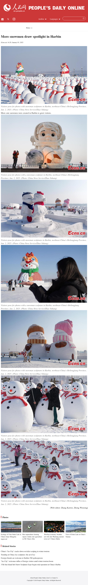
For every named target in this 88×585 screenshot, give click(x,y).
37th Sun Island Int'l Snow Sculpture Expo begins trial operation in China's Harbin (30, 564)
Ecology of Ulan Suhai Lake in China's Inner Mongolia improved (11, 536)
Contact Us (55, 578)
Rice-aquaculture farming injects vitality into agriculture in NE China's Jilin (32, 536)
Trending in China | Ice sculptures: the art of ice (18, 554)
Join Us (49, 578)
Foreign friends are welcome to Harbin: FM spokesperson (22, 558)
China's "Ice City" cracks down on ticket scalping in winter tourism (25, 551)
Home (28, 28)
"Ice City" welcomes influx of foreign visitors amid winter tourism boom (27, 561)
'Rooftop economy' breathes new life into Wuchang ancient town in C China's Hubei (54, 536)
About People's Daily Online (38, 578)
